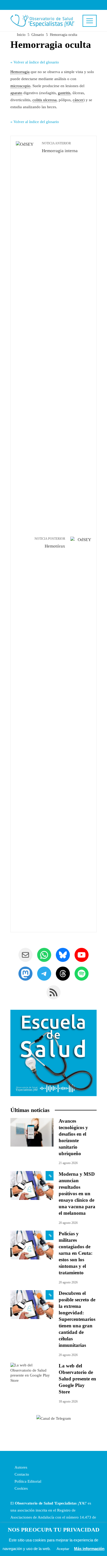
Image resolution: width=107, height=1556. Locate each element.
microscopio (20, 86)
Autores (20, 1467)
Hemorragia (20, 72)
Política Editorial (27, 1481)
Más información (89, 1548)
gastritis (64, 93)
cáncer (78, 100)
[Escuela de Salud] (53, 1053)
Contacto (21, 1474)
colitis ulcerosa (44, 100)
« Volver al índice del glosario (34, 62)
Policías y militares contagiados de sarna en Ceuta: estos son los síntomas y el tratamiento (75, 1253)
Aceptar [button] (63, 1549)
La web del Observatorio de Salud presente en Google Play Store (77, 1378)
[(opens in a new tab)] (32, 1185)
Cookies (21, 1488)
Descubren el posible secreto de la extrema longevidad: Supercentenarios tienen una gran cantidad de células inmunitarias (77, 1319)
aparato (16, 93)
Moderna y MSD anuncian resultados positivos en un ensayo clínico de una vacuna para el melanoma (77, 1193)
